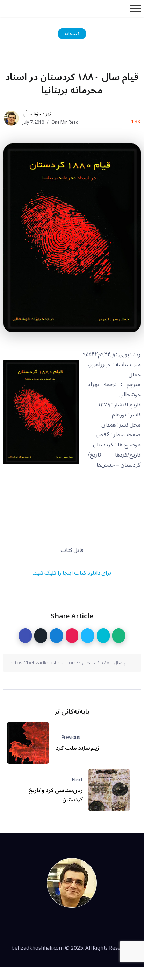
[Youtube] (96, 926)
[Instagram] (80, 926)
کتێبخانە (72, 33)
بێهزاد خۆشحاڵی (38, 114)
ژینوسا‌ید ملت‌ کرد (77, 748)
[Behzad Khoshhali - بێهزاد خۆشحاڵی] (72, 883)
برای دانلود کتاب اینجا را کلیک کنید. (72, 573)
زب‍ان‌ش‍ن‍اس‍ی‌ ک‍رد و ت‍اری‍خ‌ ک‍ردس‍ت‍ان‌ (55, 795)
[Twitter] (64, 926)
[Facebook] (48, 926)
